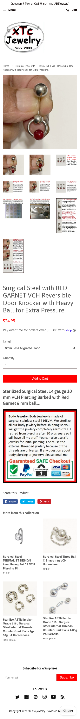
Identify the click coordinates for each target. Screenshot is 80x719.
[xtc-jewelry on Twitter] (17, 697)
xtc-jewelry (38, 711)
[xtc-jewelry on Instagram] (44, 697)
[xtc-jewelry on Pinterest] (35, 697)
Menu (12, 10)
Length (7, 341)
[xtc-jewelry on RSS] (62, 697)
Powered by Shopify (59, 711)
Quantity (8, 358)
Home (6, 65)
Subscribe (67, 677)
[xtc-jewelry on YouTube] (53, 697)
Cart (74, 10)
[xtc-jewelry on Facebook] (26, 697)
